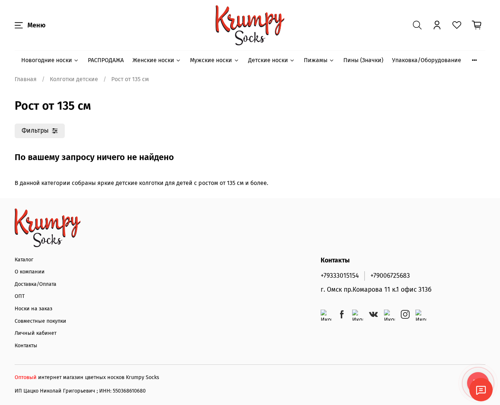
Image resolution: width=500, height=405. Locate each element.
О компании (30, 272)
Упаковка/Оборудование (426, 60)
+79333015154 (340, 276)
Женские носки (153, 60)
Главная (26, 79)
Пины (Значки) (363, 60)
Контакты (26, 345)
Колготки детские (74, 79)
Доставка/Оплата (35, 284)
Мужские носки (211, 60)
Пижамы (316, 60)
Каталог (24, 260)
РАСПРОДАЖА (106, 60)
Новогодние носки (46, 60)
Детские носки (268, 60)
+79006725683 (390, 276)
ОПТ (20, 296)
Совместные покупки (40, 321)
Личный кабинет (35, 333)
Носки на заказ (33, 309)
